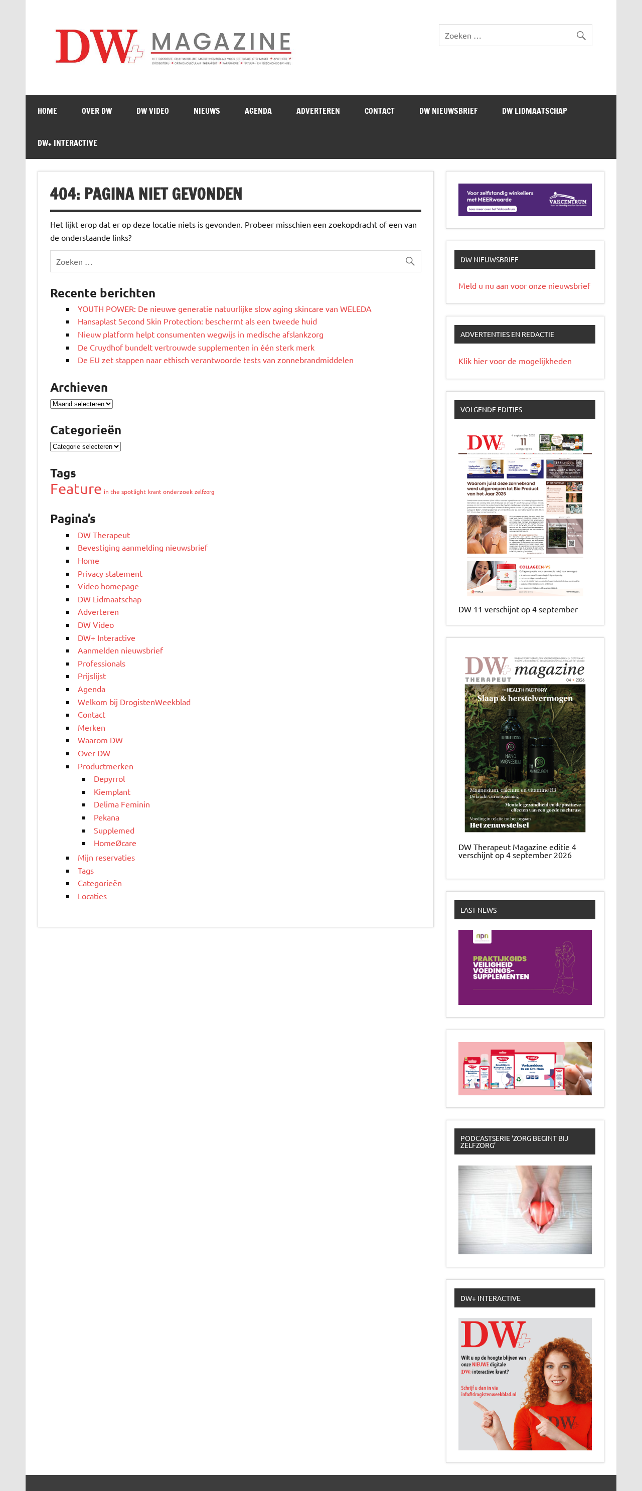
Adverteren (318, 110)
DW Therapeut (104, 535)
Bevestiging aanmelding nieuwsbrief (143, 547)
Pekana (106, 817)
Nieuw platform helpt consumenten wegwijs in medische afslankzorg (201, 334)
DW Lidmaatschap (534, 110)
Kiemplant (112, 791)
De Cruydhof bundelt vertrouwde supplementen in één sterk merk (197, 347)
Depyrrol (109, 778)
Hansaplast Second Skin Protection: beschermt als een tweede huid (197, 321)
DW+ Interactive (67, 142)
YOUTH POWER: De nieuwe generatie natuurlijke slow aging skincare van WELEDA (225, 308)
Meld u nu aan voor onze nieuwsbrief (524, 285)
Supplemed (114, 830)
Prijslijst (92, 676)
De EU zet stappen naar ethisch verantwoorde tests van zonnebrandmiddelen (216, 360)
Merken (91, 727)
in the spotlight (125, 491)
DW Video (152, 110)
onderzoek (178, 491)
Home (47, 110)
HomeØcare (115, 843)
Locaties (92, 896)
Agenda (258, 110)
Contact (380, 110)
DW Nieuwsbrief (448, 110)
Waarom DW (100, 740)
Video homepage (108, 586)
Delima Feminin (122, 804)
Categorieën (100, 883)
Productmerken (105, 766)
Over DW (97, 110)
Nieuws (207, 110)
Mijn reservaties (106, 857)
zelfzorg (204, 491)
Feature (76, 488)
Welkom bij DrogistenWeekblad (134, 702)
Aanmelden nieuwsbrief (120, 650)
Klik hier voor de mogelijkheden (515, 361)
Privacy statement (110, 573)
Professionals (101, 663)
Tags (86, 870)
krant (154, 491)
